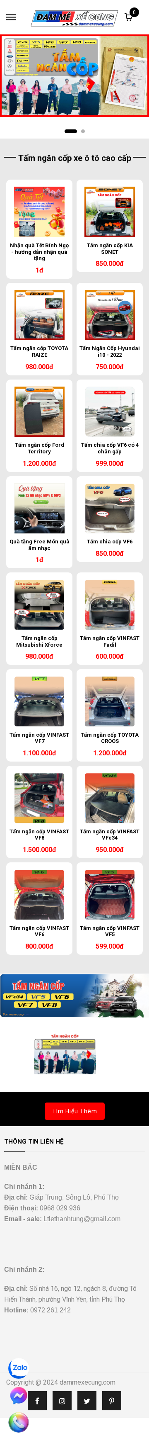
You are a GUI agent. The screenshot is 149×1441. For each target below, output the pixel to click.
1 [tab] (71, 131)
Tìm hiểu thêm (74, 1111)
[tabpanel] (74, 75)
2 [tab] (83, 131)
